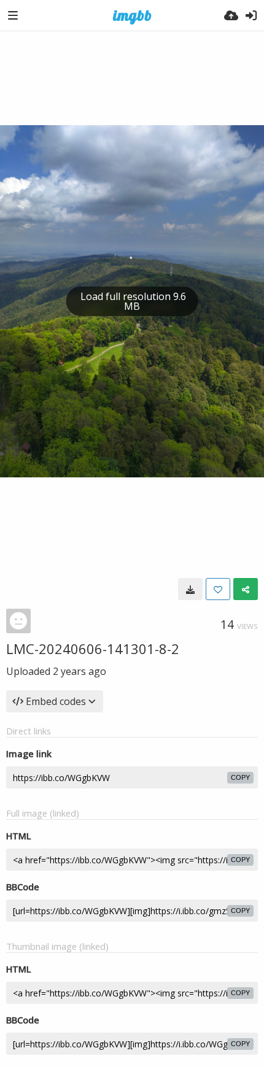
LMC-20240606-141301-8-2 (92, 648)
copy (240, 777)
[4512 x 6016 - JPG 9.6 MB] (190, 589)
